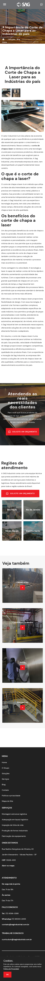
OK (7, 974)
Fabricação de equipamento (14, 836)
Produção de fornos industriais (15, 830)
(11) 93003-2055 (14, 919)
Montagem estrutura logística (14, 814)
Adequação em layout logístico (15, 819)
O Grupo (5, 768)
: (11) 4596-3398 (10, 913)
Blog (4, 784)
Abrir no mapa (8, 865)
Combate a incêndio (22, 622)
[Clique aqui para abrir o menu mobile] (4, 5)
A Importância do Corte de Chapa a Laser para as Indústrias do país (22, 30)
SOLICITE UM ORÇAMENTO (24, 432)
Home (4, 762)
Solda (22, 662)
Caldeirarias (22, 582)
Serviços (5, 779)
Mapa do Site (7, 801)
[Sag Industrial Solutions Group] (24, 6)
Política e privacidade (11, 795)
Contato (5, 790)
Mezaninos (22, 702)
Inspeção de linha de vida (12, 825)
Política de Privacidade (11, 969)
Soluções (5, 773)
